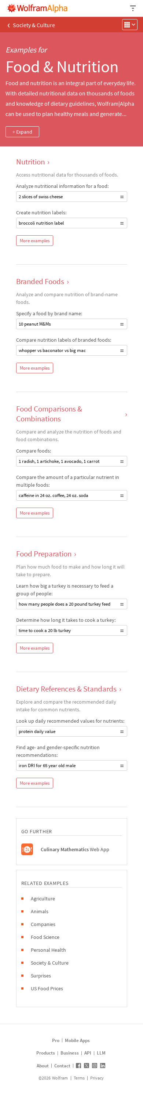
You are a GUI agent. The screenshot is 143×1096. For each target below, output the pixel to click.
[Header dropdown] (133, 8)
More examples (35, 240)
